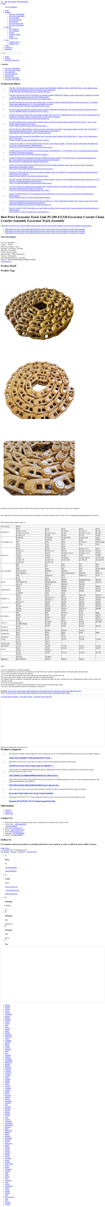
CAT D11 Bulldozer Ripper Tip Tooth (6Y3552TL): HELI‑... (29, 111)
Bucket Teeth (13, 21)
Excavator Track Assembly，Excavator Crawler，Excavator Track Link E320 (26, 697)
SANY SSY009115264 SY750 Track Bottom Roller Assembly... (30, 197)
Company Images (14, 34)
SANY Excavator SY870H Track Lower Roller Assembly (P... (29, 118)
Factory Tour (13, 38)
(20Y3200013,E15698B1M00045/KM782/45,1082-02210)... (34, 775)
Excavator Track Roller (16, 14)
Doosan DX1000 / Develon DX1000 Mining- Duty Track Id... (29, 140)
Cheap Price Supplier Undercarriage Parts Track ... (30, 758)
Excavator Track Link (16, 23)
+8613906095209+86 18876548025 (15, 825)
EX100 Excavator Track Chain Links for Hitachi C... (31, 766)
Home (7, 10)
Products (8, 12)
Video (7, 45)
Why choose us (14, 29)
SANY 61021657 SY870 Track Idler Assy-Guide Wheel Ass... (29, 212)
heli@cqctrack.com (16, 832)
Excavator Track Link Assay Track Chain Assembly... (31, 793)
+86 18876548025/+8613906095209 (16, 2)
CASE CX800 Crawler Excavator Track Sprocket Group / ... (29, 126)
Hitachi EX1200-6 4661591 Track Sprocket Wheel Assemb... (29, 176)
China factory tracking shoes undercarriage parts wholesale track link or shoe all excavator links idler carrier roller (44, 691)
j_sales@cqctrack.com (17, 830)
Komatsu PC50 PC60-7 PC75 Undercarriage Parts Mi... (32, 801)
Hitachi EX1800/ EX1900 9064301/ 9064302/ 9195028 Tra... (29, 161)
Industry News (14, 44)
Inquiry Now (5, 848)
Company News (14, 42)
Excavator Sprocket (15, 20)
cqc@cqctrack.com (16, 828)
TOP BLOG (21, 852)
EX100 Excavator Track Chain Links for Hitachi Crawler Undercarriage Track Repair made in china (37, 693)
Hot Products (5, 852)
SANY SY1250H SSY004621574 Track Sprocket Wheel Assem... (30, 183)
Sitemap (13, 852)
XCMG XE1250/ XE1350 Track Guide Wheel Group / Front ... (29, 106)
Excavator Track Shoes (16, 25)
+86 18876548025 (11, 867)
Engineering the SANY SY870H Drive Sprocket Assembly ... (29, 154)
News (7, 40)
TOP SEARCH (32, 852)
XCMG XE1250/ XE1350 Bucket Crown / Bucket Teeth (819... (30, 92)
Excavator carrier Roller (17, 16)
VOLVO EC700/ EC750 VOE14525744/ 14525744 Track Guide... (31, 147)
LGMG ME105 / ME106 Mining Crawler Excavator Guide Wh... (30, 133)
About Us (8, 27)
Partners (11, 33)
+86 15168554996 (18, 833)
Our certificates (14, 31)
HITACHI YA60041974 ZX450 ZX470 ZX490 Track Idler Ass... (30, 205)
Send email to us (6, 261)
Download (8, 49)
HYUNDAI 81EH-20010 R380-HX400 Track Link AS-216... (34, 785)
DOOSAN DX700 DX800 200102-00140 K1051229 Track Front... (31, 169)
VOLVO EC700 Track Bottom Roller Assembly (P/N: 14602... (29, 190)
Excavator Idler (14, 18)
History (11, 36)
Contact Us (8, 47)
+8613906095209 (11, 871)
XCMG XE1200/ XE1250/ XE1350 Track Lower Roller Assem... (30, 99)
